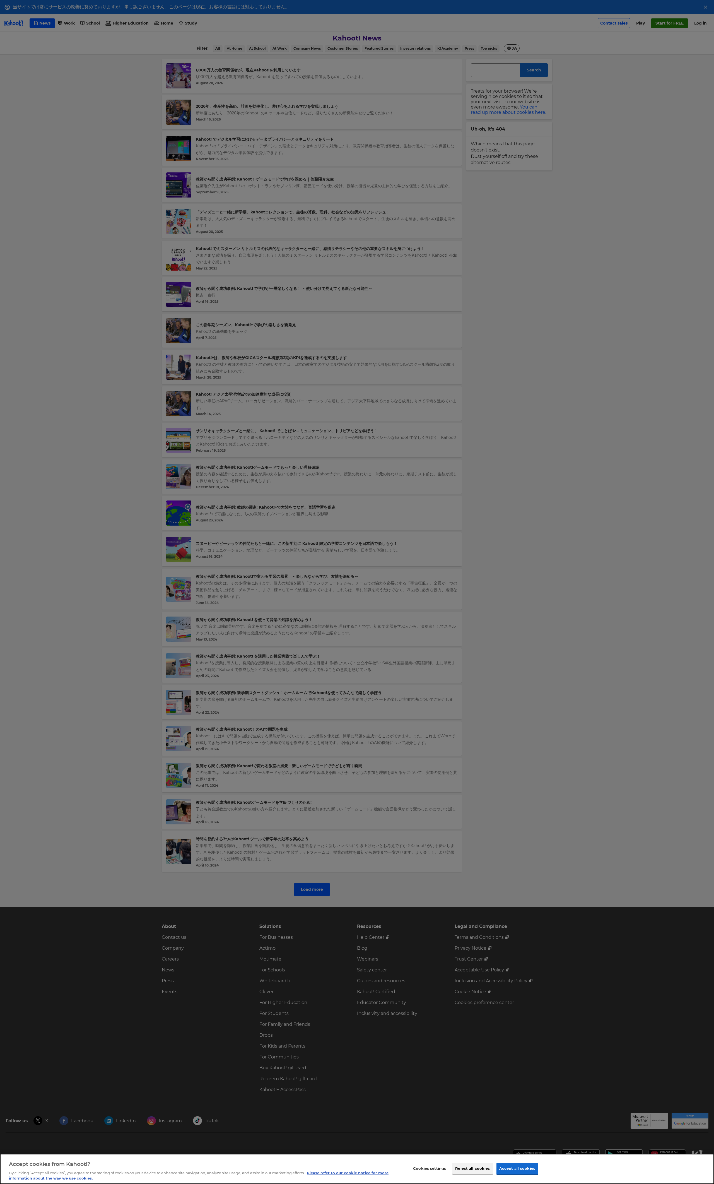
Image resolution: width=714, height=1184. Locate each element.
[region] (357, 1169)
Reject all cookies (472, 1168)
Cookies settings (429, 1168)
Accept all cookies (517, 1168)
